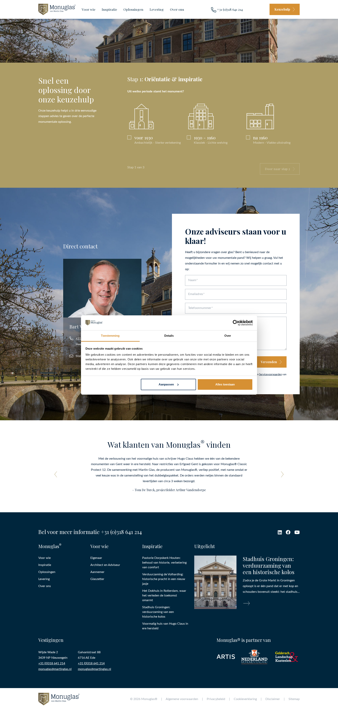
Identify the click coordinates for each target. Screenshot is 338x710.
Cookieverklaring (245, 699)
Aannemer (97, 572)
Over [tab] (227, 335)
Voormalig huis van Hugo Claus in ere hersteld (165, 626)
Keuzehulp (282, 9)
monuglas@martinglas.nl (55, 669)
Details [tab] (169, 335)
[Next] (281, 474)
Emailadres (195, 294)
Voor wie (88, 9)
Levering (157, 9)
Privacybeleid (216, 699)
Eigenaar (96, 557)
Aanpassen (166, 384)
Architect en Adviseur (105, 565)
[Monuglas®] (57, 9)
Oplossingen (133, 9)
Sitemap (294, 699)
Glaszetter (97, 579)
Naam (192, 280)
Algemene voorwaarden (182, 699)
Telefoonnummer (199, 307)
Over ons (177, 9)
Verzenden (269, 362)
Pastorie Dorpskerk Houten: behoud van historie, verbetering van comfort (164, 562)
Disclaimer (272, 699)
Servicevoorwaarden (270, 374)
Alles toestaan (225, 384)
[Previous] (57, 474)
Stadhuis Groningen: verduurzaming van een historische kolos (158, 612)
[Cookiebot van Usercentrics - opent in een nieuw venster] (235, 323)
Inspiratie (109, 9)
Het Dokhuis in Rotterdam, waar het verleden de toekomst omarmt (164, 595)
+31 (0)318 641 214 (229, 9)
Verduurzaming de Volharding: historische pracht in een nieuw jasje (163, 579)
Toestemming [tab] (110, 335)
